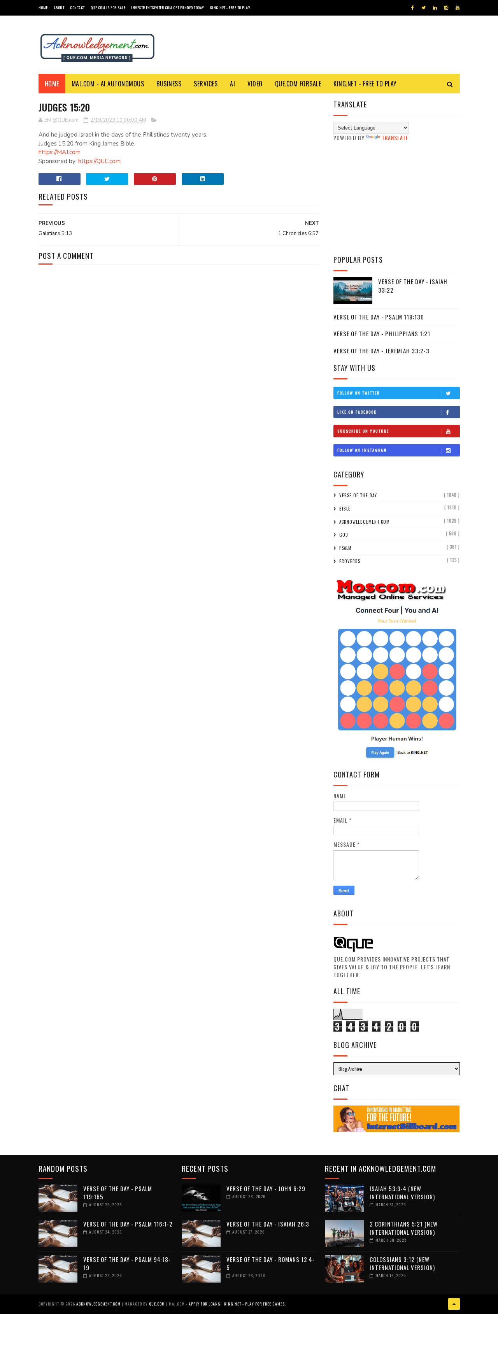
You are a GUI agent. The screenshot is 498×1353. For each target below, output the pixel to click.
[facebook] (413, 8)
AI (232, 83)
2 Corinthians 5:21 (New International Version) (404, 1228)
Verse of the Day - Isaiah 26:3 (267, 1224)
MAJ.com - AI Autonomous (108, 83)
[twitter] (423, 8)
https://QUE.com (99, 161)
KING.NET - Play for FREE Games (254, 1304)
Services (205, 83)
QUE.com (157, 1304)
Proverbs (349, 561)
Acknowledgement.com (364, 522)
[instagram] (446, 8)
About (59, 8)
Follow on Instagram (362, 450)
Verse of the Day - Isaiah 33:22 (412, 286)
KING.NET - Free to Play (365, 83)
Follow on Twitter (358, 393)
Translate (395, 137)
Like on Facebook (357, 412)
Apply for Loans (204, 1304)
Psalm (345, 548)
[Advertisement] (396, 198)
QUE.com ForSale (298, 83)
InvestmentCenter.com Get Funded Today (167, 8)
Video (255, 83)
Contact (77, 8)
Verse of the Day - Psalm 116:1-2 (128, 1224)
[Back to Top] (454, 1304)
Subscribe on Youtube (363, 431)
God (343, 535)
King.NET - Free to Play (230, 8)
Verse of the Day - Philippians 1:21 (381, 333)
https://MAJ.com (60, 152)
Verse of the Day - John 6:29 (265, 1188)
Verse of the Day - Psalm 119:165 (117, 1192)
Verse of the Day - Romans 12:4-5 (270, 1263)
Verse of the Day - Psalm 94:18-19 (127, 1263)
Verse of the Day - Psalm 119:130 (378, 316)
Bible (345, 508)
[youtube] (457, 8)
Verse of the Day (358, 495)
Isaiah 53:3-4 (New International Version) (402, 1192)
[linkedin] (435, 8)
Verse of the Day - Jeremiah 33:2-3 (381, 350)
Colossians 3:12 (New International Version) (402, 1263)
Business (168, 83)
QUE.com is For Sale (108, 8)
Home (43, 8)
